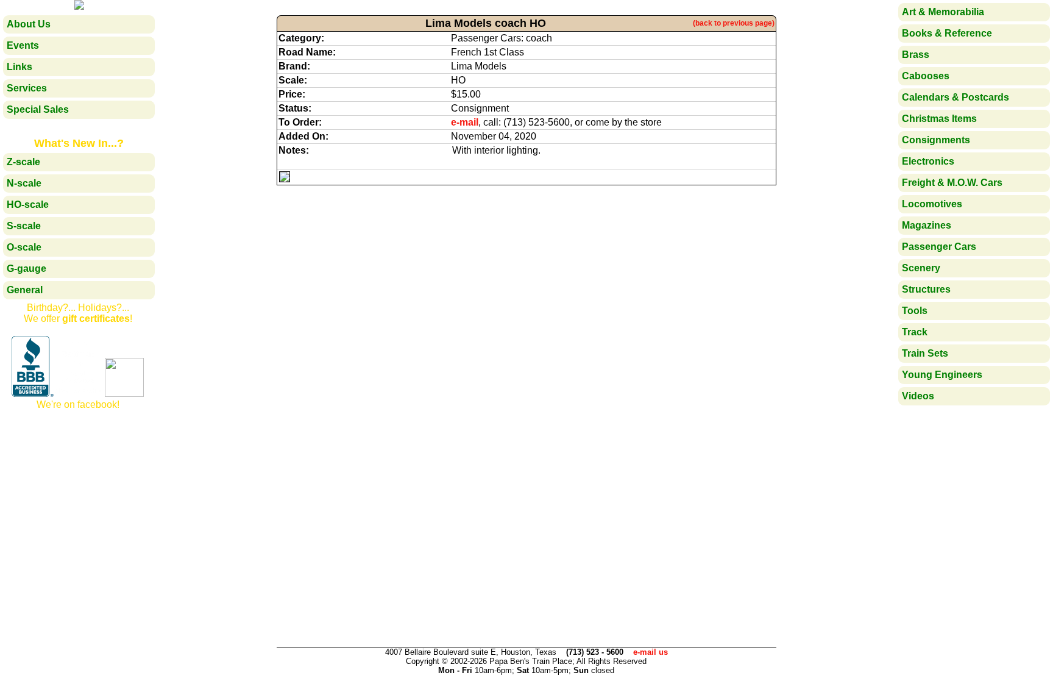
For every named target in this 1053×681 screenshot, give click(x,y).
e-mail (464, 122)
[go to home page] (79, 6)
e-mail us (650, 652)
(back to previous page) (734, 23)
